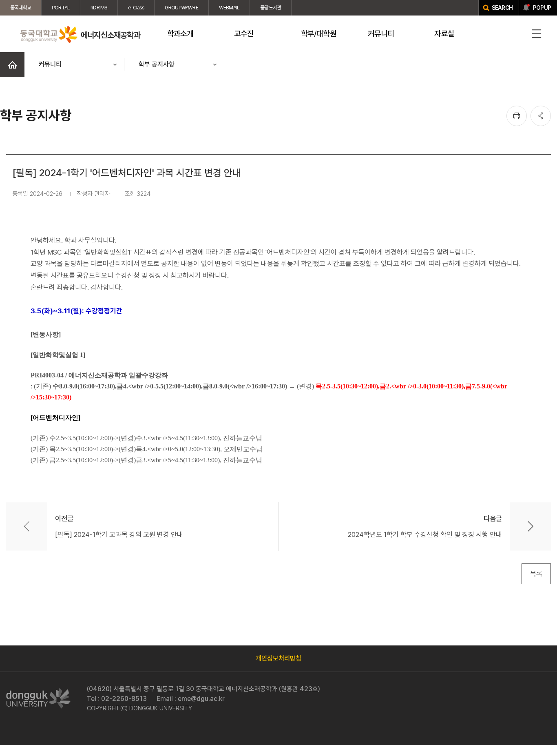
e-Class (136, 7)
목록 (536, 574)
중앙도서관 (270, 7)
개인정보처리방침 (278, 658)
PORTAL (61, 7)
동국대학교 (20, 7)
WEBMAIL (229, 7)
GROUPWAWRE (181, 7)
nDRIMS (99, 7)
